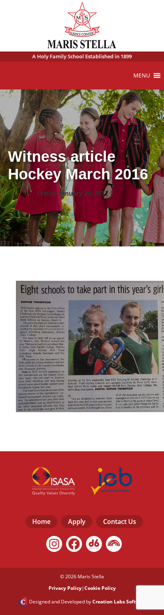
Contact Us (119, 521)
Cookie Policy (100, 588)
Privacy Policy (65, 588)
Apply (77, 521)
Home (41, 521)
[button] (141, 75)
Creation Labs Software (119, 602)
